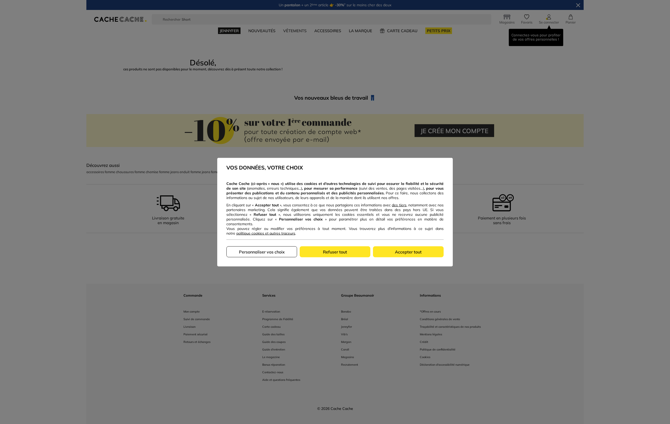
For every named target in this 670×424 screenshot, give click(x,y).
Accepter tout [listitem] (408, 251)
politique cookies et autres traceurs (265, 233)
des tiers (399, 204)
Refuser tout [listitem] (335, 251)
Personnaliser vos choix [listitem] (262, 251)
